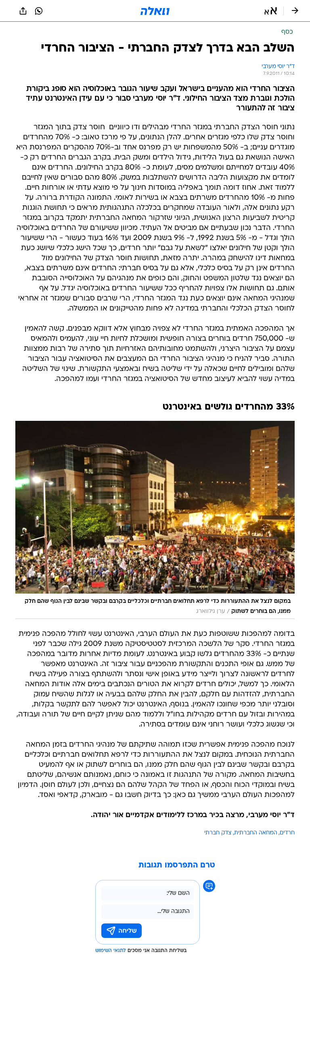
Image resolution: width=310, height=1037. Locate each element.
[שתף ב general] (23, 10)
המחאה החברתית (255, 833)
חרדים (287, 833)
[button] (270, 10)
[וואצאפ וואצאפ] (39, 11)
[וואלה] (155, 11)
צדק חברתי (218, 833)
